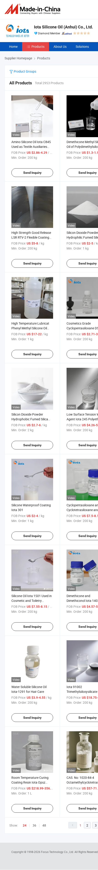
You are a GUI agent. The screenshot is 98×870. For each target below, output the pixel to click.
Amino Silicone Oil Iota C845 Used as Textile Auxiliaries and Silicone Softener (31, 147)
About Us (60, 46)
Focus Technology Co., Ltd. (58, 852)
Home (13, 46)
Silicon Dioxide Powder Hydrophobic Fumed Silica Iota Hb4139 (29, 419)
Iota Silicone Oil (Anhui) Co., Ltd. (63, 27)
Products (37, 46)
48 (44, 825)
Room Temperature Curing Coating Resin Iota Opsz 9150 (30, 782)
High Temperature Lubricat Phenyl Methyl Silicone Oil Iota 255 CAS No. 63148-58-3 (32, 328)
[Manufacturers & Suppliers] (33, 9)
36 (34, 825)
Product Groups (24, 71)
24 (24, 825)
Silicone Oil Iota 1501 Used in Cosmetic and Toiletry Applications (31, 601)
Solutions (82, 46)
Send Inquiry (32, 172)
